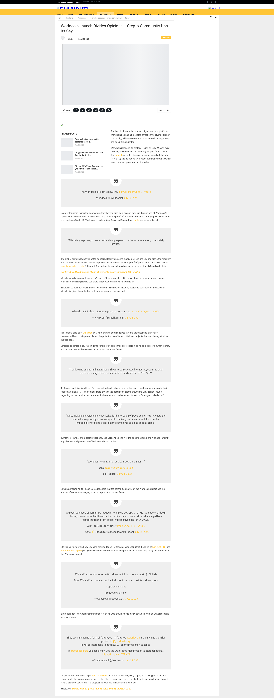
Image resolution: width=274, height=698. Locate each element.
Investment (188, 15)
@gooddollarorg (122, 641)
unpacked (88, 332)
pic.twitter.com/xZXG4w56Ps (134, 191)
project (118, 155)
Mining (173, 15)
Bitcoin (86, 2)
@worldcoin (133, 637)
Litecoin (161, 15)
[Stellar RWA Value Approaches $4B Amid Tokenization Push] (67, 169)
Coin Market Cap (86, 15)
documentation (99, 675)
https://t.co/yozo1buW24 (146, 311)
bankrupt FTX (159, 547)
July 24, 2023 (130, 198)
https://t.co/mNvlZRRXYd (116, 654)
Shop (70, 15)
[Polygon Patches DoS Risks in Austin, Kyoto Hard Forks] (67, 155)
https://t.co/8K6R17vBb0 (131, 526)
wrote (136, 220)
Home (60, 15)
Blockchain (105, 15)
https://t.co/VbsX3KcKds (119, 467)
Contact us (95, 2)
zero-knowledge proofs (72, 266)
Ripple (148, 15)
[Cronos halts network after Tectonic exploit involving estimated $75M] (67, 142)
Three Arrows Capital (71, 550)
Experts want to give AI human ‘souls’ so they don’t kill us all (101, 688)
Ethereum (134, 15)
